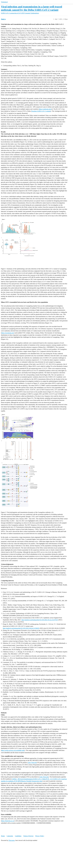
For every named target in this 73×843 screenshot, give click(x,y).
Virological (4, 2)
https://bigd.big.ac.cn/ (7, 821)
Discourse (12, 840)
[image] (19, 242)
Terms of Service (28, 836)
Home (3, 836)
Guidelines (18, 836)
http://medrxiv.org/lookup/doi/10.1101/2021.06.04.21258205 (21, 628)
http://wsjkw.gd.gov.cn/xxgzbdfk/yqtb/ (13, 750)
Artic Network (32, 762)
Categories (10, 836)
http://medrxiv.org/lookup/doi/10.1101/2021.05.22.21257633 (39, 620)
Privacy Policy (39, 836)
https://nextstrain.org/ (7, 333)
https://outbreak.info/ (45, 109)
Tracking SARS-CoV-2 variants (41, 111)
